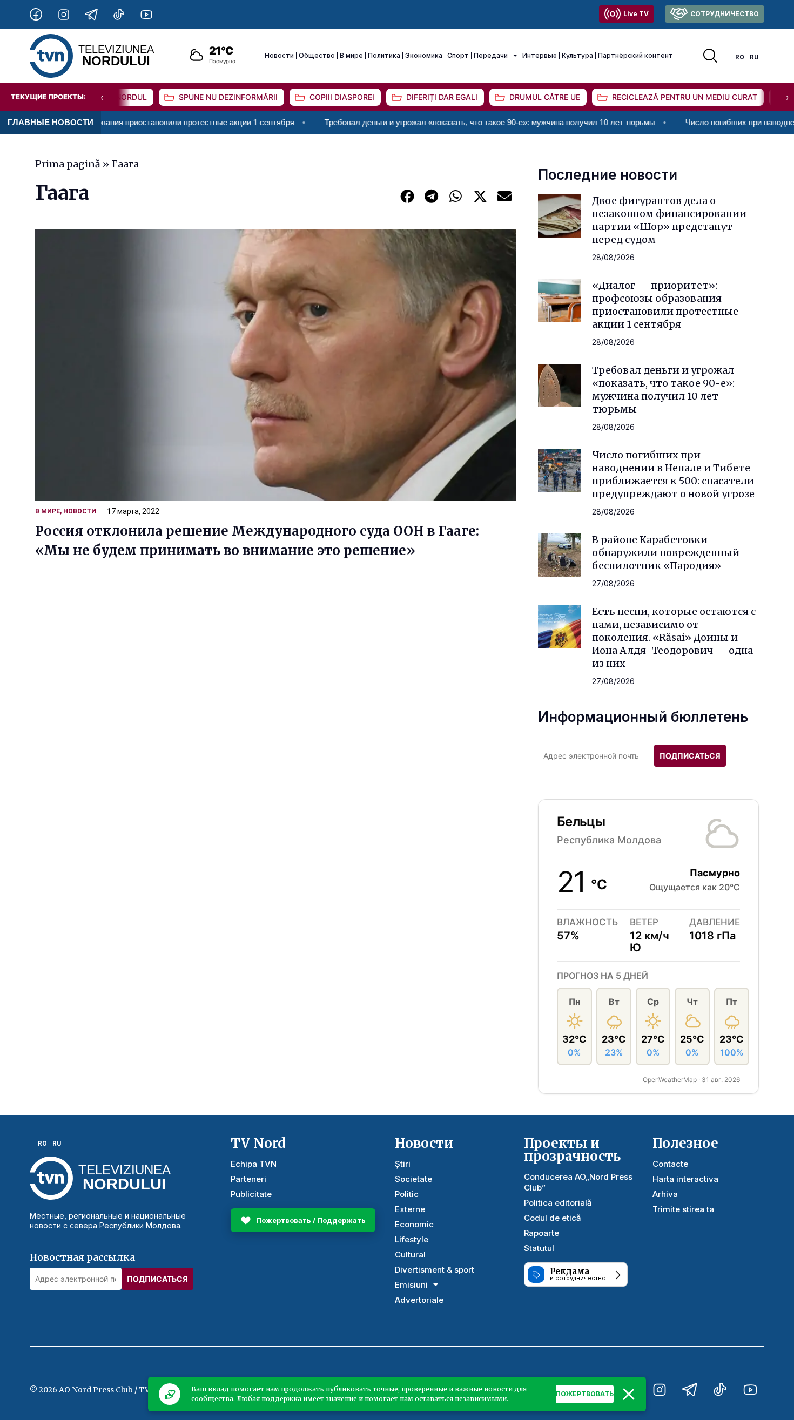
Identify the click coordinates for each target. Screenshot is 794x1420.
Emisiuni (411, 1285)
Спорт (458, 55)
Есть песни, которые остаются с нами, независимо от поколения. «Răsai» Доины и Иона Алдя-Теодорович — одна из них (674, 637)
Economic (414, 1224)
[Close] (628, 1394)
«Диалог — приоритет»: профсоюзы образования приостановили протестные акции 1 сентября (665, 304)
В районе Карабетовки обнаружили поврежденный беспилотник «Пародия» (665, 552)
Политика (384, 55)
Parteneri (248, 1179)
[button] (407, 196)
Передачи (491, 55)
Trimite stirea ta (683, 1209)
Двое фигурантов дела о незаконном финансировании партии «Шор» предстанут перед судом (669, 220)
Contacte (670, 1164)
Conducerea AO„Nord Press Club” (578, 1182)
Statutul (539, 1248)
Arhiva (665, 1194)
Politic (407, 1194)
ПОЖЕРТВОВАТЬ (585, 1394)
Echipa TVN (254, 1164)
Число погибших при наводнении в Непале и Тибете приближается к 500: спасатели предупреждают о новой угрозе (673, 474)
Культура (577, 55)
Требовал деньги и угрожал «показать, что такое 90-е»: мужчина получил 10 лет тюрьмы (433, 122)
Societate (413, 1179)
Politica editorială (558, 1203)
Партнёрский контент (635, 55)
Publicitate (251, 1194)
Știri (403, 1164)
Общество (317, 55)
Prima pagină (67, 164)
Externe (410, 1209)
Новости (279, 55)
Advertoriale (419, 1300)
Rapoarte (541, 1233)
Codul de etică (552, 1218)
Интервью (539, 55)
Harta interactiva (685, 1179)
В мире (351, 55)
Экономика (423, 55)
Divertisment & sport (434, 1270)
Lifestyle (411, 1239)
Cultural (410, 1254)
